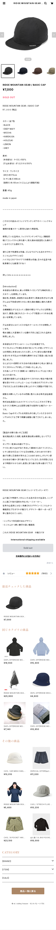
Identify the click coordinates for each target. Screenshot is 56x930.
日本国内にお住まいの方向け (28, 556)
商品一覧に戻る (28, 891)
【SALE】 (5, 878)
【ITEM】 (5, 869)
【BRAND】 (6, 861)
